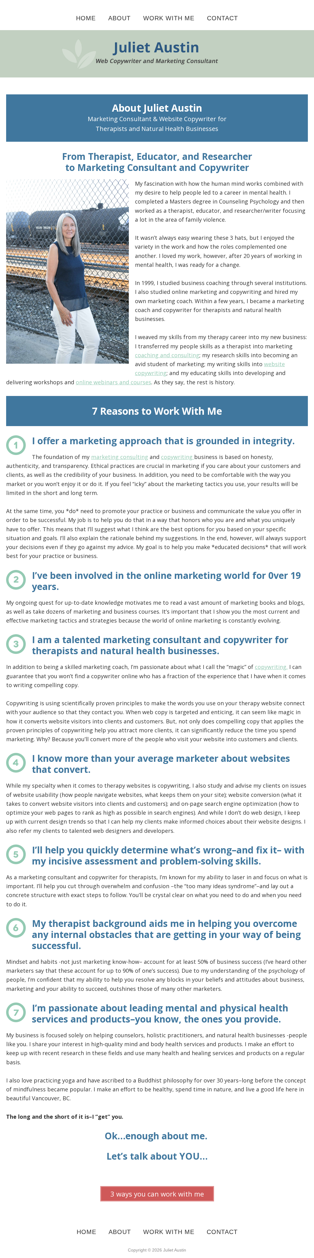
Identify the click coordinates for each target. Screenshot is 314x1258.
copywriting (177, 457)
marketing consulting (119, 457)
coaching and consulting (167, 355)
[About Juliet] (157, 34)
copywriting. (271, 667)
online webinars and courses (113, 382)
